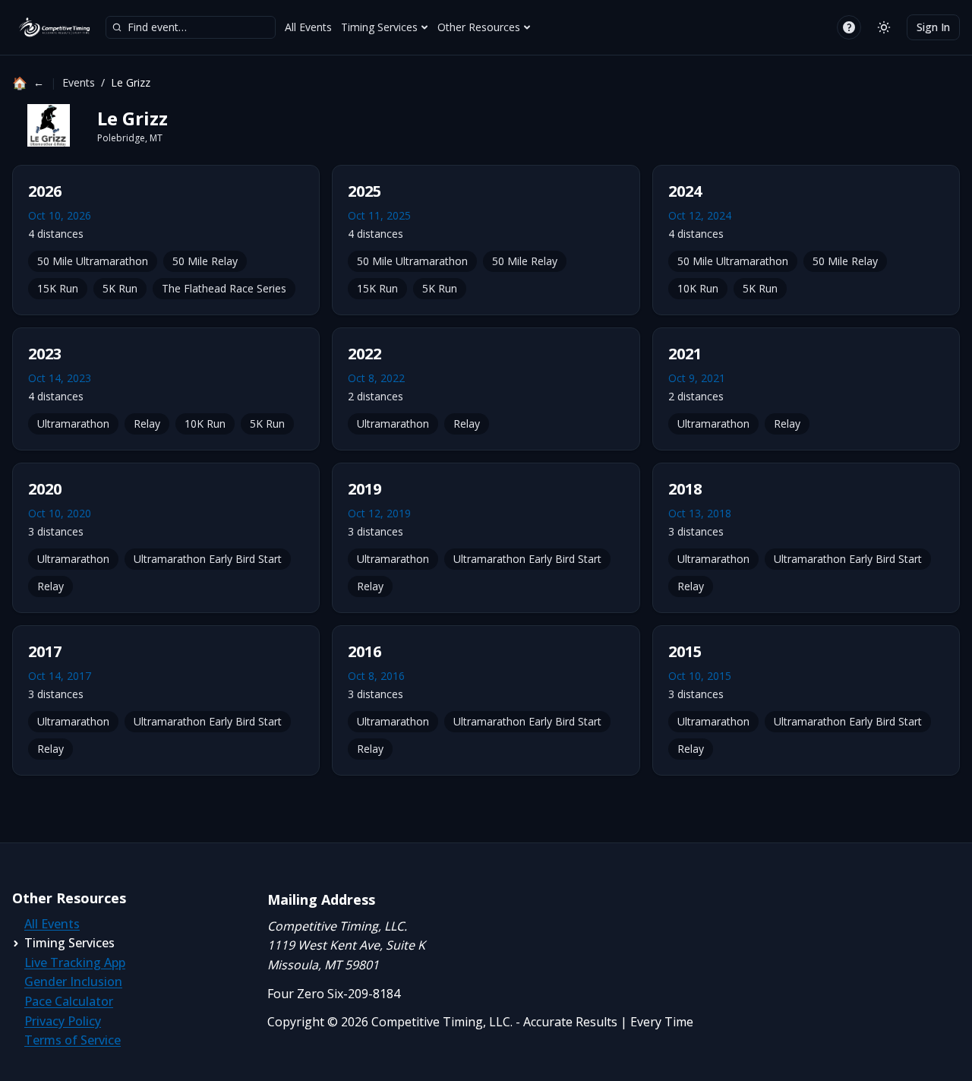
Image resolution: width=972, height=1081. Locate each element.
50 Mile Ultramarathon (92, 261)
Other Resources (478, 27)
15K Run (57, 288)
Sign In (933, 27)
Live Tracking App (74, 962)
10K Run (697, 288)
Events (78, 82)
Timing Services (379, 27)
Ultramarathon (73, 423)
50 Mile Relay (205, 261)
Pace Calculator (68, 1001)
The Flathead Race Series (224, 288)
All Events (308, 27)
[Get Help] (849, 27)
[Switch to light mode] (884, 27)
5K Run (120, 288)
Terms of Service (72, 1040)
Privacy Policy (62, 1021)
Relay (147, 423)
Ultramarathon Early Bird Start (208, 559)
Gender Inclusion (73, 981)
